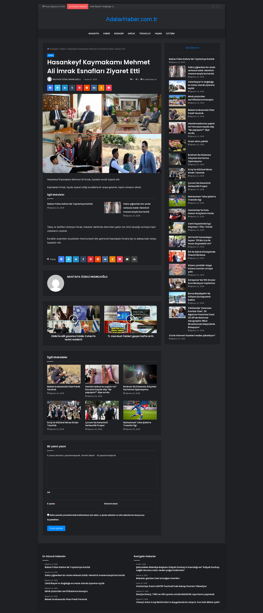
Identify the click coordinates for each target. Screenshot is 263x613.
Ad (49, 492)
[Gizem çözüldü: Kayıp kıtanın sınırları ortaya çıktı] (177, 269)
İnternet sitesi (111, 503)
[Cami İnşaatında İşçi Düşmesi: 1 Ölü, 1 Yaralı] (177, 228)
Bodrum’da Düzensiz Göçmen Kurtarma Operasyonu (139, 388)
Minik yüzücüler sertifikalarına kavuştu (200, 98)
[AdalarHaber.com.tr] (131, 19)
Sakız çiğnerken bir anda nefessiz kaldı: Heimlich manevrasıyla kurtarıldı (137, 207)
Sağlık (131, 33)
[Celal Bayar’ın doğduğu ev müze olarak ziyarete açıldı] (177, 86)
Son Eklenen (192, 47)
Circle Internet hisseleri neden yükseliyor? (192, 335)
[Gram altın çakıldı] (177, 145)
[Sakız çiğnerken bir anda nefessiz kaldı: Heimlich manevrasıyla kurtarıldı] (112, 207)
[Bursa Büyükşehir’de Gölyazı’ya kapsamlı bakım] (177, 297)
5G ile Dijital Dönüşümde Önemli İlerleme (201, 253)
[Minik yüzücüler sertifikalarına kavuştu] (177, 100)
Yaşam (158, 33)
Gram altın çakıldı (198, 141)
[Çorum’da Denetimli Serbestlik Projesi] (102, 410)
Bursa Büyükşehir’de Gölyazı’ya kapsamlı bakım (199, 296)
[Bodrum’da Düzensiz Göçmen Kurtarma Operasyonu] (140, 374)
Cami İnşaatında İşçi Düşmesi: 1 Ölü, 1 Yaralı (200, 225)
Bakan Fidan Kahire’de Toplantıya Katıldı (70, 203)
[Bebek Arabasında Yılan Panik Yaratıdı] (64, 374)
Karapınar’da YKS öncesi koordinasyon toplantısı (201, 281)
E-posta (51, 503)
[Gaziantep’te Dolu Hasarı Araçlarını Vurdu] (177, 214)
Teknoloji (145, 33)
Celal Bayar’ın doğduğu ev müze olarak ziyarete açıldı (115, 6)
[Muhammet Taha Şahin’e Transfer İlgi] (140, 410)
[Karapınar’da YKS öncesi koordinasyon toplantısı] (177, 284)
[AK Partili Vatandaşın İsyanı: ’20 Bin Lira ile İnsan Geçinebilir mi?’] (177, 241)
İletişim (170, 33)
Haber (106, 33)
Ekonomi (119, 33)
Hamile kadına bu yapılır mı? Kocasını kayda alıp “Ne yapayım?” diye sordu (100, 389)
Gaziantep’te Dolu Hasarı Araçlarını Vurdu (201, 212)
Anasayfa (93, 33)
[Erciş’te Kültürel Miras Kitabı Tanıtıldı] (64, 410)
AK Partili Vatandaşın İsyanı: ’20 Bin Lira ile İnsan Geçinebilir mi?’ (200, 240)
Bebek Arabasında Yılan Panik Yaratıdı (63, 388)
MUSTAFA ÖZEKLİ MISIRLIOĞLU (67, 79)
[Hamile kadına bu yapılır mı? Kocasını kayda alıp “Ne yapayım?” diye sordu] (102, 374)
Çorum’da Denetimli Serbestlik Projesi (96, 424)
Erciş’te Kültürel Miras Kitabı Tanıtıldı (62, 424)
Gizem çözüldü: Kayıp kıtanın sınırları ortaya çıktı (200, 268)
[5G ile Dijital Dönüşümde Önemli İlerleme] (177, 256)
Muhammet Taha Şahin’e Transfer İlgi (137, 424)
